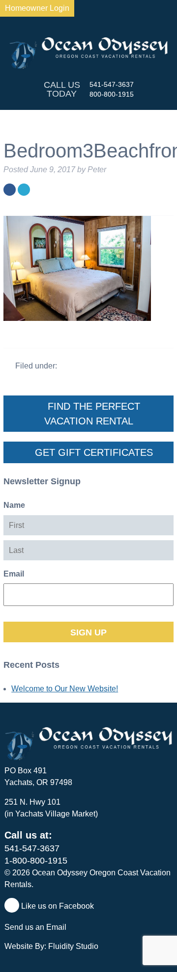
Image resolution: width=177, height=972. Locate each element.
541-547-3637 (111, 84)
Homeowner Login (37, 8)
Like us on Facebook (56, 906)
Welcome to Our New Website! (64, 688)
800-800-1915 (111, 94)
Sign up (88, 632)
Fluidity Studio (73, 946)
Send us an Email (36, 927)
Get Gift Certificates (92, 452)
